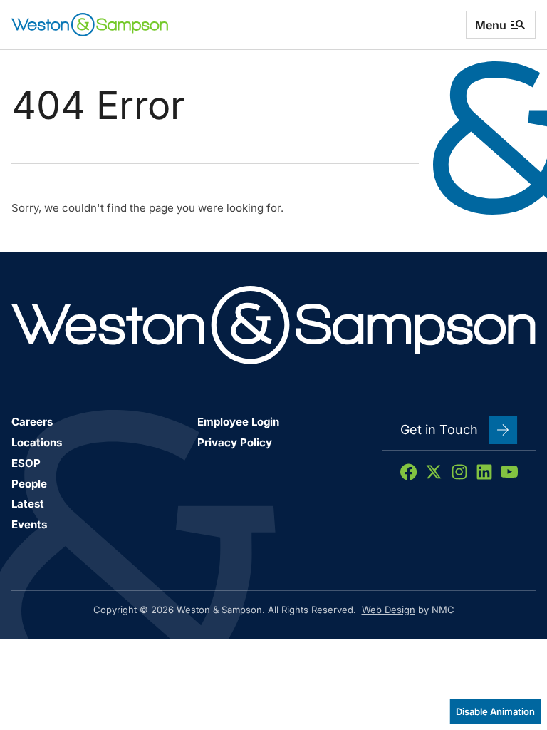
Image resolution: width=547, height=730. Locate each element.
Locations (36, 442)
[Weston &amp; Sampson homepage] (89, 24)
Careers (32, 421)
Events (29, 524)
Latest (27, 503)
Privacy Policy (234, 442)
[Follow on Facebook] (408, 471)
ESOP (26, 463)
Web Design (388, 609)
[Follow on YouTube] (509, 471)
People (29, 483)
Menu (490, 25)
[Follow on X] (433, 471)
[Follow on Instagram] (459, 471)
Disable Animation (495, 711)
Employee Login (238, 421)
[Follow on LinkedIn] (484, 471)
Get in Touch (439, 429)
